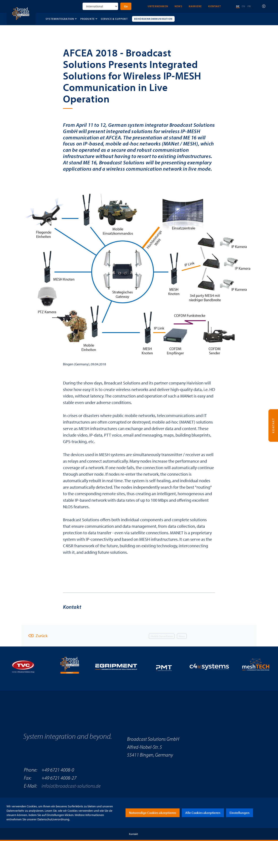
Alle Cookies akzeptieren (202, 813)
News (178, 6)
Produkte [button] (87, 18)
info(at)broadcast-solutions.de (71, 786)
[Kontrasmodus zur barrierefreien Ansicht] (264, 6)
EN (243, 6)
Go (126, 6)
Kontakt (214, 6)
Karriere (195, 6)
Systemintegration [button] (60, 18)
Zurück (42, 635)
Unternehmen (158, 6)
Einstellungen (240, 813)
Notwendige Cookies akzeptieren (152, 813)
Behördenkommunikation (153, 18)
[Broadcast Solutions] (21, 11)
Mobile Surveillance (162, 636)
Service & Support (114, 18)
